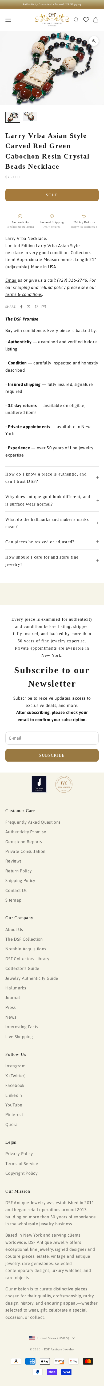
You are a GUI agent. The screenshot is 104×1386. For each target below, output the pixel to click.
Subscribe (52, 755)
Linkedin (13, 1095)
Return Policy (18, 870)
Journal (12, 997)
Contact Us (16, 890)
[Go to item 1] (12, 117)
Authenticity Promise (25, 831)
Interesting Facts (21, 1026)
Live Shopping (19, 1036)
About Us (14, 929)
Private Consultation (25, 851)
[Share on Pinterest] (36, 306)
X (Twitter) (15, 1075)
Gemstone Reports (23, 841)
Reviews (13, 860)
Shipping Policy (20, 880)
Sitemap (13, 900)
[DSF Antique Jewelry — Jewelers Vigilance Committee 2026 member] (64, 784)
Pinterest (14, 1114)
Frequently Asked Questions (33, 822)
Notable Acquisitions (25, 948)
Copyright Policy (21, 1173)
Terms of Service (21, 1163)
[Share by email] (44, 306)
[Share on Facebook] (21, 306)
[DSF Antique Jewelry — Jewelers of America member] (39, 784)
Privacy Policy (19, 1153)
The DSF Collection (24, 939)
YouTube (13, 1104)
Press (10, 1007)
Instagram (15, 1065)
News (10, 1017)
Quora (11, 1124)
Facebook (15, 1085)
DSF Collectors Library (27, 958)
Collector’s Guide (22, 968)
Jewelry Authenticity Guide (31, 978)
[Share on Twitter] (29, 306)
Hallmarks (15, 987)
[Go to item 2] (29, 117)
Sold (52, 195)
